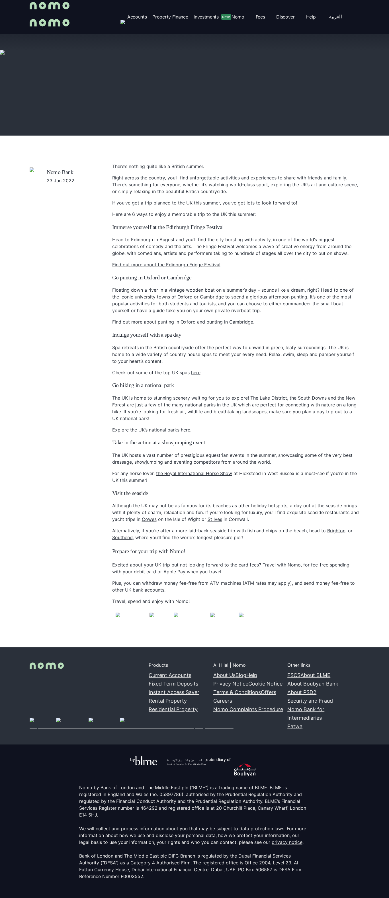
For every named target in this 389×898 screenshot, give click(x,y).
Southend (122, 537)
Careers (222, 701)
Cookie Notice (265, 684)
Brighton (336, 530)
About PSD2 (301, 692)
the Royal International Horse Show (194, 473)
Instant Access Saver (174, 692)
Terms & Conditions (237, 692)
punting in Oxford (177, 322)
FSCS (293, 675)
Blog (241, 675)
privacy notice (287, 842)
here (195, 372)
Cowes (149, 519)
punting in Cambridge (229, 322)
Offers (268, 692)
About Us (224, 675)
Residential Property (173, 709)
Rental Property (168, 701)
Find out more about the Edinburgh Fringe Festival (166, 264)
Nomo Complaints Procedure (248, 709)
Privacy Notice (230, 684)
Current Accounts (170, 675)
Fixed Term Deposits (173, 684)
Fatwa (294, 726)
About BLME (315, 675)
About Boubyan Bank (312, 684)
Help (251, 675)
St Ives (215, 519)
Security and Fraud (310, 701)
